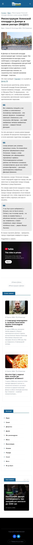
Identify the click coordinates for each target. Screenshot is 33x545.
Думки (8, 431)
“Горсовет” (17, 79)
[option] (16, 497)
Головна (3, 13)
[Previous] (24, 479)
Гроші (8, 422)
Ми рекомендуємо (12, 435)
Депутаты (9, 426)
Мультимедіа (10, 444)
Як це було (9, 465)
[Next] (27, 479)
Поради (8, 452)
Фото (7, 461)
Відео (9, 13)
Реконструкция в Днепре (17, 285)
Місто (8, 439)
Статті (8, 457)
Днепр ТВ (4, 81)
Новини (7, 28)
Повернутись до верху (17, 541)
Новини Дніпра (17, 282)
